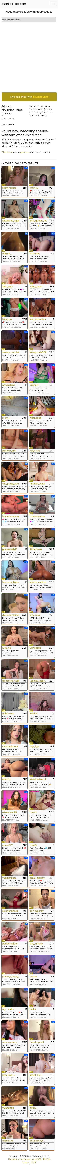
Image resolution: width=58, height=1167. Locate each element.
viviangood (8, 1108)
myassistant (8, 385)
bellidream (8, 713)
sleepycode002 (38, 352)
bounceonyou (37, 1140)
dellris (33, 1009)
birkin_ (33, 1108)
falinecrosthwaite (10, 681)
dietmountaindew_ (10, 615)
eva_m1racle (36, 943)
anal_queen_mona (38, 220)
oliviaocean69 (9, 812)
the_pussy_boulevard (10, 483)
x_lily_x (6, 418)
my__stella (8, 1009)
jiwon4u (34, 188)
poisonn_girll (9, 450)
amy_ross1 (35, 615)
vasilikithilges (9, 878)
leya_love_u (8, 1075)
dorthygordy (37, 911)
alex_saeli (7, 286)
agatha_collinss (38, 582)
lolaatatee (7, 1140)
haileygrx (7, 319)
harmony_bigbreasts (10, 582)
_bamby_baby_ (38, 681)
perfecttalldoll (10, 943)
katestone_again (10, 220)
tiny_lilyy (34, 746)
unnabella (35, 648)
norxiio (33, 976)
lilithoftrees (36, 549)
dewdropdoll (37, 1042)
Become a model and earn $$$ (24, 1159)
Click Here (7, 152)
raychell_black (37, 483)
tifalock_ (6, 253)
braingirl (34, 385)
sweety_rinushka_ (10, 352)
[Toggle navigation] (52, 3)
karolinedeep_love (38, 779)
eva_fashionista (38, 319)
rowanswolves (37, 516)
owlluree (35, 253)
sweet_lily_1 (36, 1075)
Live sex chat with (29, 96)
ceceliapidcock (10, 746)
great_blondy (37, 878)
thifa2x (33, 845)
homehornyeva (10, 516)
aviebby (6, 779)
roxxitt (33, 812)
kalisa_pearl (36, 286)
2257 (33, 1162)
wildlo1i (33, 713)
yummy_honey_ (10, 976)
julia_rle (6, 648)
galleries (24, 152)
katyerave (35, 450)
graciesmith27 (9, 549)
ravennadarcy (9, 1042)
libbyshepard (9, 188)
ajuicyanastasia (10, 911)
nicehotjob (35, 418)
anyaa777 (7, 845)
